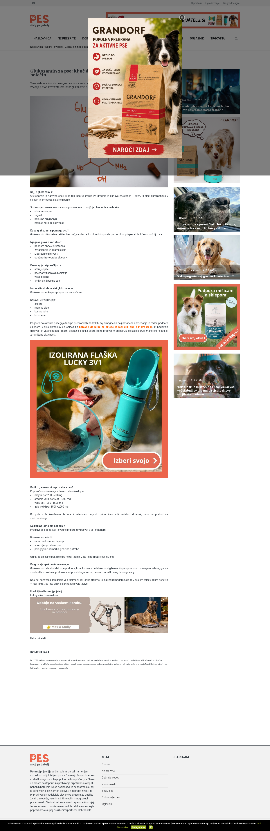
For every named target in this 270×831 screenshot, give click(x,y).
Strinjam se (138, 827)
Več (259, 823)
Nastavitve (122, 827)
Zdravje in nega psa (189, 270)
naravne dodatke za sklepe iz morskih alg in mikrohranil (115, 326)
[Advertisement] (135, 708)
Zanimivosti (109, 784)
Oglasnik (107, 804)
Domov (106, 764)
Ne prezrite (108, 771)
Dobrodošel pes (111, 797)
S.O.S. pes (107, 790)
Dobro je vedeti (110, 777)
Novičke (183, 218)
